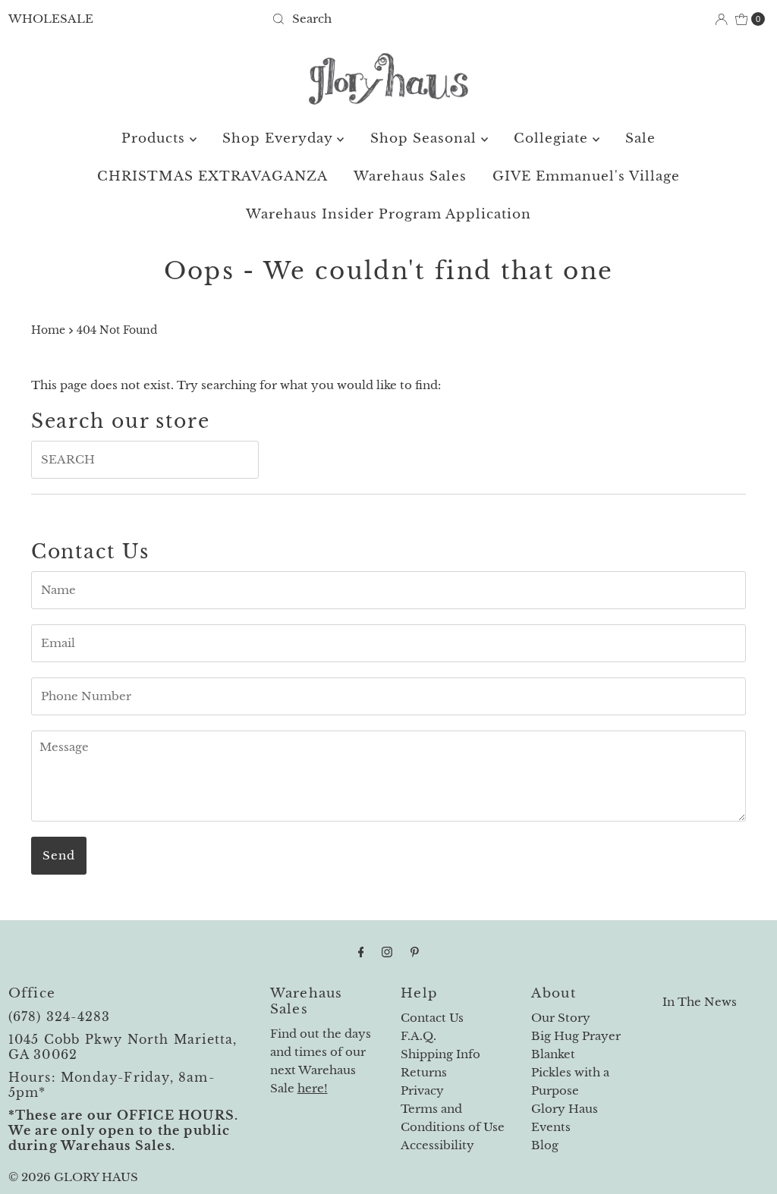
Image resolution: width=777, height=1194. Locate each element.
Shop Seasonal (425, 138)
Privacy (422, 1090)
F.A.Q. (418, 1036)
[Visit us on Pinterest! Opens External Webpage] (415, 952)
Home (48, 330)
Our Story (560, 1017)
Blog (544, 1145)
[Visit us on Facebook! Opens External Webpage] (361, 952)
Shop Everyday (279, 138)
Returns (424, 1072)
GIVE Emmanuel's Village (586, 176)
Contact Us (432, 1017)
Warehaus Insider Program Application (388, 214)
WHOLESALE (50, 18)
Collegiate (553, 138)
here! (312, 1088)
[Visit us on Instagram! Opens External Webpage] (387, 952)
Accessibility (437, 1145)
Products (155, 138)
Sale (640, 138)
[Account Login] (721, 19)
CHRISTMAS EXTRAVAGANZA (212, 176)
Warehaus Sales (410, 176)
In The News (699, 1001)
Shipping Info (440, 1054)
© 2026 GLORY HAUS (73, 1177)
